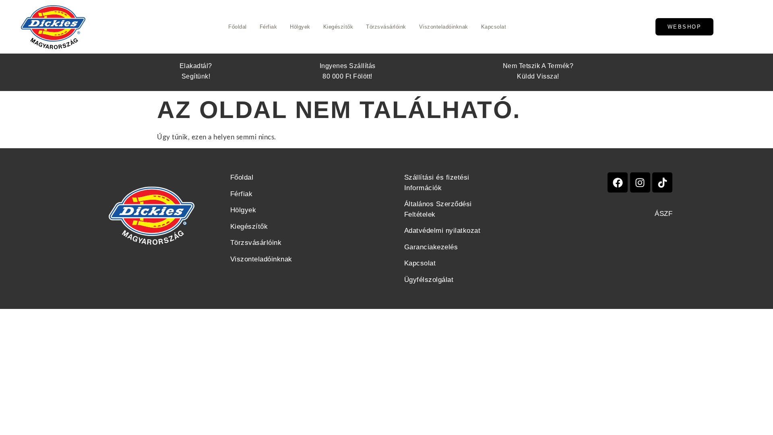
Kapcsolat (493, 27)
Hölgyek (300, 27)
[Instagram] (640, 182)
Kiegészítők (338, 27)
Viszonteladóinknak (443, 27)
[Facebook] (618, 182)
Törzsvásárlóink (386, 27)
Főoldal (237, 27)
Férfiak (268, 27)
